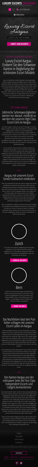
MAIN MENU (20, 14)
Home (19, 433)
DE (9, 10)
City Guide (19, 436)
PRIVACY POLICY (14, 457)
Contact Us (19, 442)
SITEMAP (6, 457)
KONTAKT (19, 453)
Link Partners (19, 439)
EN (13, 10)
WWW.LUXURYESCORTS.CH (27, 457)
